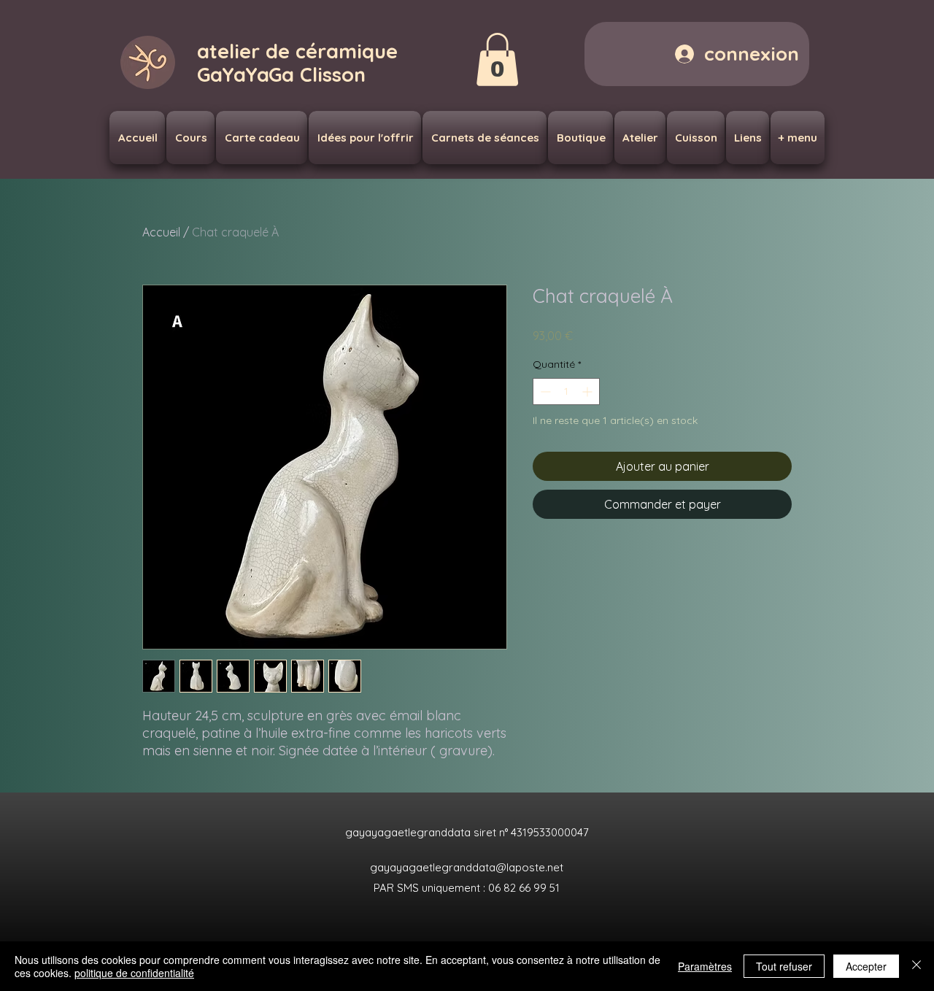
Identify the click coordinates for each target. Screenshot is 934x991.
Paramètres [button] (705, 966)
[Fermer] (916, 966)
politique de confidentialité (134, 972)
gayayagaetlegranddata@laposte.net (466, 867)
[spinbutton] (566, 391)
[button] (497, 59)
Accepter (866, 966)
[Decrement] (544, 391)
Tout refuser (784, 966)
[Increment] (588, 391)
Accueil (161, 232)
